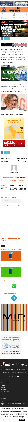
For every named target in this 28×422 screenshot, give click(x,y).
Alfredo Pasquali (5, 35)
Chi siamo (3, 385)
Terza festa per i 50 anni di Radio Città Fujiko (4, 187)
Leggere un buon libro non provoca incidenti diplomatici (21, 160)
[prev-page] (13, 193)
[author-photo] (14, 168)
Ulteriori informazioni (12, 419)
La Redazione (3, 389)
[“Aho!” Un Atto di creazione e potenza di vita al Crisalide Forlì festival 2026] (14, 183)
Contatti (2, 393)
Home (2, 17)
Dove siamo (3, 387)
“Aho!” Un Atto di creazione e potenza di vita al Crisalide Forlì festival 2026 (14, 188)
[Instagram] (12, 376)
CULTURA (5, 17)
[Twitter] (5, 38)
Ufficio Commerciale (5, 391)
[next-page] (14, 193)
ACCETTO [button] (22, 419)
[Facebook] (2, 38)
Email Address (3, 240)
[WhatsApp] (8, 38)
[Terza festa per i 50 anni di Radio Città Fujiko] (5, 183)
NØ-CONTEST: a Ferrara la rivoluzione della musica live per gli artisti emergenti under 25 (22, 188)
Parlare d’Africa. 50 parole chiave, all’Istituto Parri (5, 160)
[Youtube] (18, 376)
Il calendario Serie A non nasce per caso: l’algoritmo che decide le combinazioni (14, 404)
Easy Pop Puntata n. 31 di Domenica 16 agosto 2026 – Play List (13, 401)
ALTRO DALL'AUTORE (19, 177)
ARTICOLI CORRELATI (8, 177)
